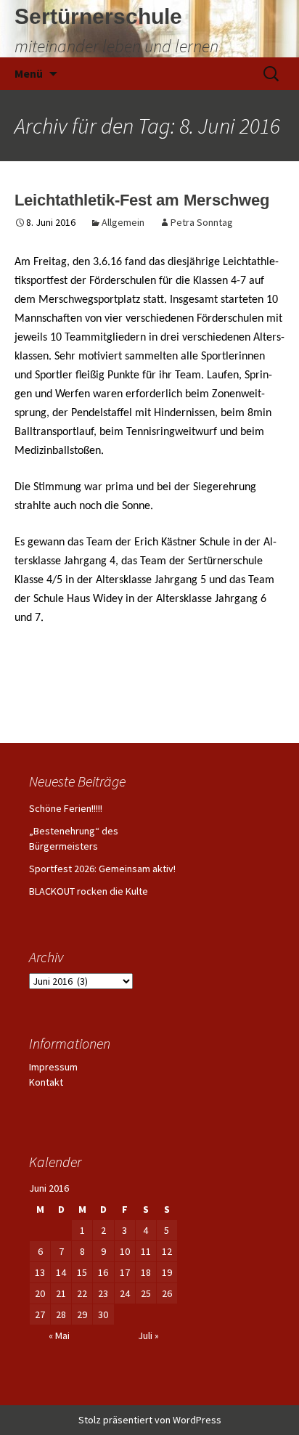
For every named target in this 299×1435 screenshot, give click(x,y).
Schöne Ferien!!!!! (65, 808)
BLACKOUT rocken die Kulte (88, 891)
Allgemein (123, 222)
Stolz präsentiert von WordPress (149, 1419)
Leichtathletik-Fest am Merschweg (142, 200)
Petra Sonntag (202, 222)
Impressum (53, 1066)
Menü (29, 73)
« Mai (59, 1335)
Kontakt (46, 1082)
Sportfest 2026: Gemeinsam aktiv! (102, 868)
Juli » (148, 1335)
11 (146, 1251)
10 (125, 1251)
